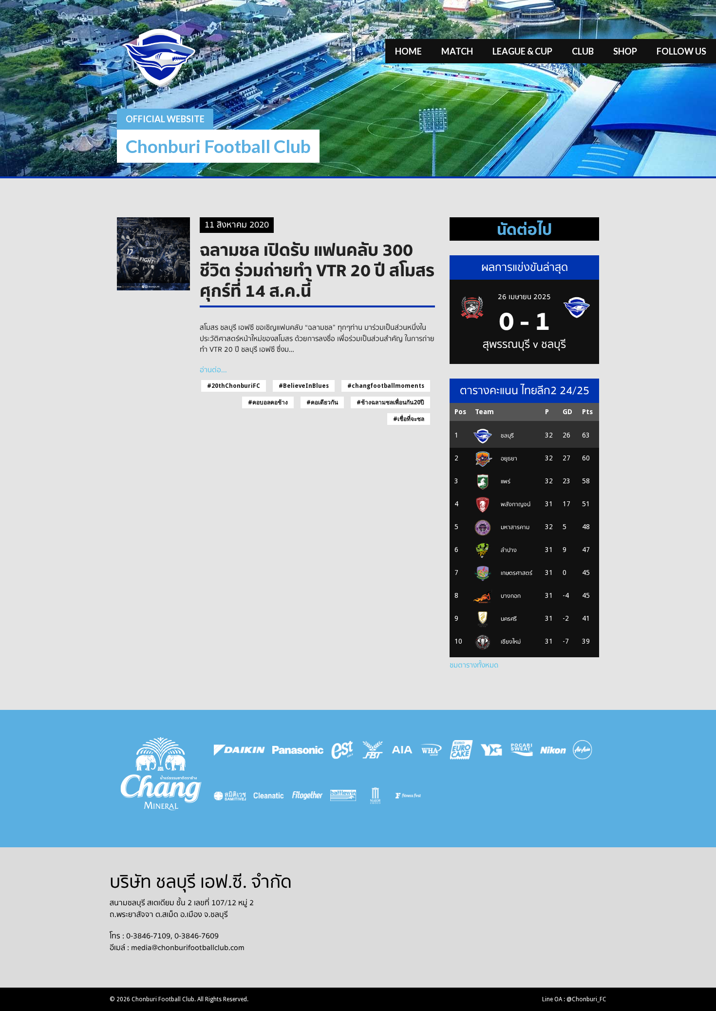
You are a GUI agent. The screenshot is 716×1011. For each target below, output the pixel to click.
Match (457, 51)
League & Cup (522, 51)
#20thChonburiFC (233, 385)
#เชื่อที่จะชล (408, 419)
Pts (587, 412)
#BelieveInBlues (304, 385)
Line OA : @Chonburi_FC (574, 999)
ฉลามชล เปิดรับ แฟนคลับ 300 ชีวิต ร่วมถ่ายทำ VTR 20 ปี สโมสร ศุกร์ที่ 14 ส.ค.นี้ (317, 270)
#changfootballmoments (385, 385)
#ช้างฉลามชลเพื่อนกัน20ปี (390, 402)
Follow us (681, 51)
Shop (625, 51)
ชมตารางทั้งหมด (474, 665)
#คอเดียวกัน (322, 402)
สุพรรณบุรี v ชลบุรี (524, 344)
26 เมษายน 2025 (524, 297)
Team (484, 412)
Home (408, 51)
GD (567, 412)
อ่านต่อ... (213, 370)
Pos (460, 412)
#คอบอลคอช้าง (268, 402)
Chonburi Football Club (218, 146)
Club (583, 51)
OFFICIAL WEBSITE (165, 119)
